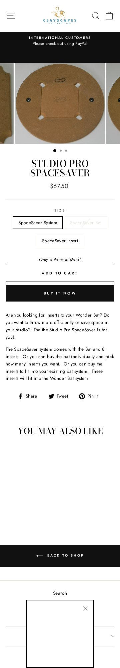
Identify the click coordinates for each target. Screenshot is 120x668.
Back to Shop (64, 555)
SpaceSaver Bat (86, 222)
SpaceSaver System (37, 222)
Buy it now (60, 293)
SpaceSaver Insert (60, 240)
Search (60, 593)
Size (59, 210)
